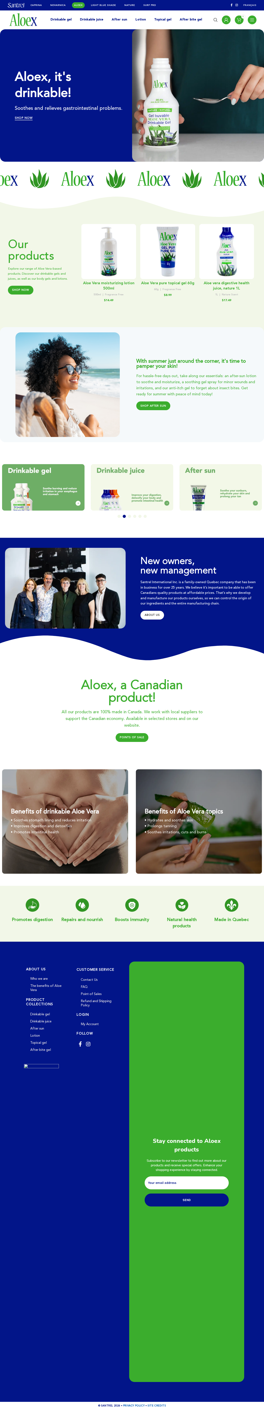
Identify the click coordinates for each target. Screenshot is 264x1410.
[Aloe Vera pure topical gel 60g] (167, 251)
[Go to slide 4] (134, 516)
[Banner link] (43, 487)
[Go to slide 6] (145, 516)
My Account (90, 1024)
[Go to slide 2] (124, 516)
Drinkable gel (40, 1014)
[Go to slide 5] (139, 516)
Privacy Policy (134, 1406)
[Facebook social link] (231, 5)
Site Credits (157, 1406)
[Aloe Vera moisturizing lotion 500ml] (108, 251)
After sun (37, 1028)
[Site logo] (16, 5)
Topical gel (38, 1043)
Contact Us (89, 980)
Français (249, 5)
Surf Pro (149, 5)
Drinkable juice (41, 1021)
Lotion (35, 1035)
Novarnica (58, 5)
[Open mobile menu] (252, 20)
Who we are (39, 979)
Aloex (78, 5)
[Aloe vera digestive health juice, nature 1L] (226, 251)
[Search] (215, 20)
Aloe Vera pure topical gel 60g (167, 283)
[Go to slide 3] (129, 516)
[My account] (226, 20)
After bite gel (40, 1050)
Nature (129, 5)
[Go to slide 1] (119, 516)
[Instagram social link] (236, 5)
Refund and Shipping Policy (96, 1003)
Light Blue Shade (103, 5)
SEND (187, 1200)
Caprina (36, 5)
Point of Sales (91, 994)
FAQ (84, 987)
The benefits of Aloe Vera (46, 988)
